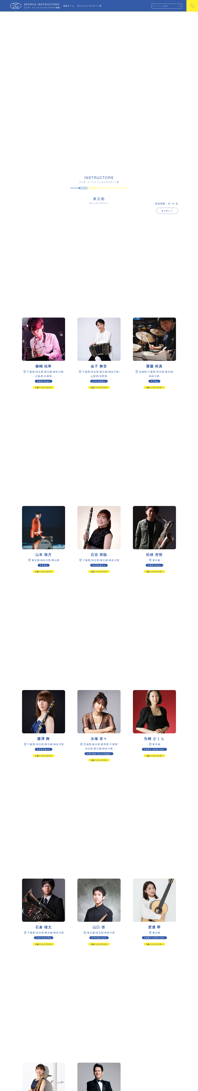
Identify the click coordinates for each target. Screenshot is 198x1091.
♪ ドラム (154, 381)
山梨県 (95, 376)
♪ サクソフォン (43, 381)
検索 (180, 6)
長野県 (103, 376)
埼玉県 (39, 371)
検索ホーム (68, 5)
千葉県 (31, 371)
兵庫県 (48, 376)
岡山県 (56, 560)
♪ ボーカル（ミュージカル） (99, 753)
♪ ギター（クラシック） (154, 937)
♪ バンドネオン (99, 381)
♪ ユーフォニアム (43, 937)
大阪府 (39, 376)
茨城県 (87, 744)
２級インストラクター (99, 387)
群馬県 (105, 744)
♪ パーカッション (99, 937)
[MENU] (192, 6)
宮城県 (143, 371)
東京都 (48, 371)
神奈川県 (58, 371)
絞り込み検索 (72, 17)
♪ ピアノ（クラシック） (154, 749)
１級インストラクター (43, 387)
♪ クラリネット (99, 565)
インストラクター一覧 (91, 5)
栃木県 (96, 744)
